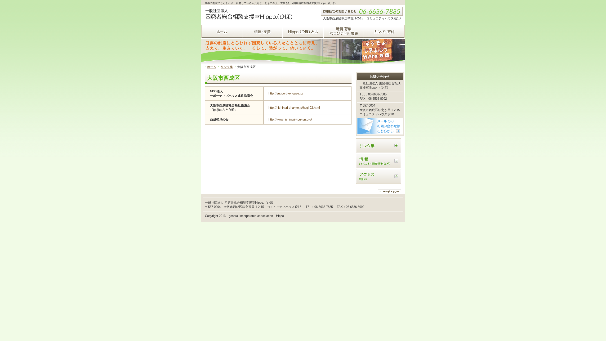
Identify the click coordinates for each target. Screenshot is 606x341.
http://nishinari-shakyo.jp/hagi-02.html (294, 107)
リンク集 (227, 67)
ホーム (211, 67)
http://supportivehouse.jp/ (285, 93)
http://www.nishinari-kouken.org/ (290, 119)
